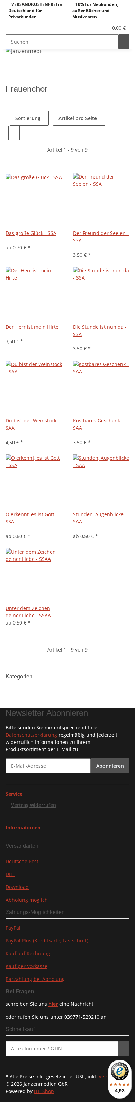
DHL (10, 874)
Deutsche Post (22, 861)
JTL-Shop (44, 1091)
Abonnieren (110, 766)
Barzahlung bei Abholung (35, 979)
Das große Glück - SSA (31, 233)
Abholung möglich (27, 899)
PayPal (13, 928)
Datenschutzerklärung (31, 734)
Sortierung (27, 118)
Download (17, 887)
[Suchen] (123, 41)
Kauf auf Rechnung (28, 953)
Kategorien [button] (20, 677)
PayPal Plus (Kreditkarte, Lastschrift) (47, 940)
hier (53, 1004)
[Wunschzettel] (103, 27)
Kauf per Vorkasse (26, 966)
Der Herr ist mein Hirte (32, 327)
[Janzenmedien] (24, 50)
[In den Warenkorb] (123, 1048)
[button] (95, 27)
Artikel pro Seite (77, 118)
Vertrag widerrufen (33, 805)
